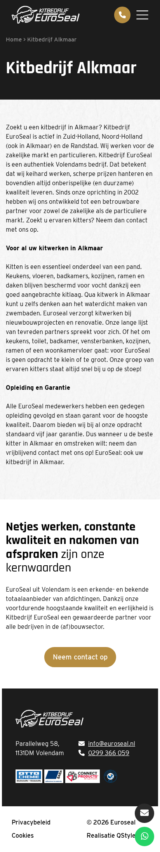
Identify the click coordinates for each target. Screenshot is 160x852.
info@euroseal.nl (111, 743)
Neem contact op (80, 657)
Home (14, 39)
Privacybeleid (31, 822)
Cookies (23, 835)
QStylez (128, 835)
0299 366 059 (108, 753)
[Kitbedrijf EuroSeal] (46, 15)
